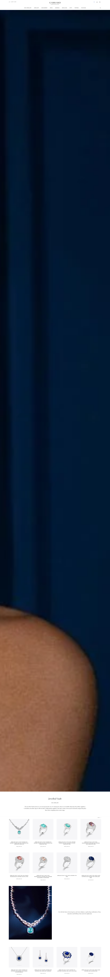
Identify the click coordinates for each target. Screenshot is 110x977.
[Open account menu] (97, 2)
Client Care (13, 1)
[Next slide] (28, 829)
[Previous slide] (10, 829)
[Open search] (100, 7)
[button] (99, 817)
